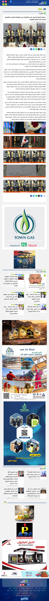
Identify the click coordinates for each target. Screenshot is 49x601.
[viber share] (34, 49)
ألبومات (30, 590)
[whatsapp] (31, 49)
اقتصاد (10, 588)
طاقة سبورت (25, 590)
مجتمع (12, 590)
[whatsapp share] (36, 49)
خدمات (16, 590)
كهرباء (40, 9)
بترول (40, 588)
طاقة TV (20, 590)
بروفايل (38, 590)
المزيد (5, 502)
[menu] (6, 4)
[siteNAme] (43, 3)
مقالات (8, 590)
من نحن (30, 593)
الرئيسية (43, 588)
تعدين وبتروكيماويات (29, 588)
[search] (3, 4)
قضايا (35, 590)
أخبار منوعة (43, 590)
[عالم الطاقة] (45, 9)
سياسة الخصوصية (24, 593)
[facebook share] (41, 49)
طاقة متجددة (21, 588)
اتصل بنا (18, 593)
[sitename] (24, 581)
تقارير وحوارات (15, 588)
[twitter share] (39, 49)
